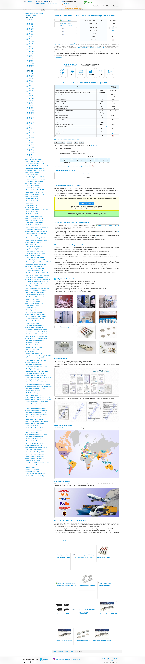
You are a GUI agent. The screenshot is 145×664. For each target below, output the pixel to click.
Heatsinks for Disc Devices (33, 460)
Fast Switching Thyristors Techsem (35, 253)
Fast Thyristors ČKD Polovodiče (34, 286)
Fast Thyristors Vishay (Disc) (33, 369)
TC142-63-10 (30, 98)
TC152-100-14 (30, 127)
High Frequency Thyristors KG (34, 246)
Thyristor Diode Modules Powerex (35, 439)
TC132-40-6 (30, 70)
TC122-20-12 (30, 53)
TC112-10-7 (30, 25)
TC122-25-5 (30, 57)
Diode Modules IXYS (31, 351)
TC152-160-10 (30, 154)
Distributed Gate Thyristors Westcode (36, 321)
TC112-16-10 (30, 40)
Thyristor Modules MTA (32, 201)
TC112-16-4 (30, 31)
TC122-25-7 (30, 60)
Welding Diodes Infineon (32, 299)
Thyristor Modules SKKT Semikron (35, 218)
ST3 (113, 34)
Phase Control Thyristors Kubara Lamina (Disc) (38, 397)
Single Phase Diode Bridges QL (34, 449)
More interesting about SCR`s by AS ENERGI (68, 659)
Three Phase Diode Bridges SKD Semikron (37, 240)
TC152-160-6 (30, 149)
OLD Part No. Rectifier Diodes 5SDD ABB (37, 273)
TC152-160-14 (30, 157)
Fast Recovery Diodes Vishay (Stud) (35, 388)
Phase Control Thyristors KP (33, 242)
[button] (88, 2)
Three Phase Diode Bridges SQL (35, 456)
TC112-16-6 (30, 35)
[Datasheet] (113, 39)
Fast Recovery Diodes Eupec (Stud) (35, 340)
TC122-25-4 (30, 55)
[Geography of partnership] (87, 454)
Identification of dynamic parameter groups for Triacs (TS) (74, 166)
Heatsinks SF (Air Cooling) (32, 469)
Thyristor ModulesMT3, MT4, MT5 (83, 613)
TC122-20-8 (30, 50)
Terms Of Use (111, 660)
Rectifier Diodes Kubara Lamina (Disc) (36, 408)
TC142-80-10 (30, 110)
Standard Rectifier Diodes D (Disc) (35, 168)
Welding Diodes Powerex (32, 432)
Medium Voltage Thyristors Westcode (36, 316)
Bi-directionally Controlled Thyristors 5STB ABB (38, 262)
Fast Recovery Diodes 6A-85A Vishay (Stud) (38, 384)
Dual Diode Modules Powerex (34, 445)
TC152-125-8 (30, 137)
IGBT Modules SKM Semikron (34, 229)
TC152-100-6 (30, 119)
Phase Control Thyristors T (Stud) (35, 164)
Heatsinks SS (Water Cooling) (32, 471)
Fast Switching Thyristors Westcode (35, 318)
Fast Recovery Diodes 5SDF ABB (35, 270)
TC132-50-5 (30, 80)
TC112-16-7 (30, 36)
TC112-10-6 (30, 23)
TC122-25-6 (30, 58)
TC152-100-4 (30, 115)
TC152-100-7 (30, 120)
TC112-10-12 (30, 30)
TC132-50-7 (30, 83)
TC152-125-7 (30, 135)
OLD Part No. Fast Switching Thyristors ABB (38, 279)
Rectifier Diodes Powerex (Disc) (34, 430)
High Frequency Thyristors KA (34, 249)
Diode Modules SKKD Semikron (34, 222)
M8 (113, 31)
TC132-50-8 (30, 85)
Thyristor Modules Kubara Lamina (35, 417)
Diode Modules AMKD (32, 214)
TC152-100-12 (30, 125)
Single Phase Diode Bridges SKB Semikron (37, 238)
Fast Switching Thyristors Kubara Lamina (37, 401)
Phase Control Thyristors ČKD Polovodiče (37, 284)
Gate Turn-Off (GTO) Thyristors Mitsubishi (37, 166)
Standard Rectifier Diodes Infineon (35, 294)
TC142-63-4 (30, 90)
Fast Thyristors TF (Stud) (33, 174)
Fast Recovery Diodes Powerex (34, 436)
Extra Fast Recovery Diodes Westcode (36, 329)
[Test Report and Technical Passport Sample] (87, 411)
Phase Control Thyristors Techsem (35, 251)
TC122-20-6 (30, 46)
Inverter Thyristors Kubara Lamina (35, 404)
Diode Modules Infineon (32, 305)
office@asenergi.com (70, 1)
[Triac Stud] (66, 20)
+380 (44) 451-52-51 (31, 662)
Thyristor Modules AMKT (32, 212)
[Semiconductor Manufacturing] (64, 301)
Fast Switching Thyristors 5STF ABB (35, 260)
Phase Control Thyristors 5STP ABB (35, 257)
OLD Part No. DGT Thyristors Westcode (36, 338)
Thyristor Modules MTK (32, 198)
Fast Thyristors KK (31, 244)
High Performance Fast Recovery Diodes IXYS (38, 356)
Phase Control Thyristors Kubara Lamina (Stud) (38, 399)
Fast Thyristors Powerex (32, 425)
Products (96, 6)
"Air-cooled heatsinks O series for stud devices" (91, 48)
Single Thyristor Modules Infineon (35, 310)
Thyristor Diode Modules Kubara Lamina (37, 421)
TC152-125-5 (30, 132)
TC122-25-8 (30, 62)
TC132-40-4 (30, 67)
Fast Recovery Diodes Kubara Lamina (36, 412)
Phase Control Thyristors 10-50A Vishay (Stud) (38, 377)
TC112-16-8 (30, 38)
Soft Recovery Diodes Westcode (34, 327)
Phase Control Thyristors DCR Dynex (36, 360)
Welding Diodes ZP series (33, 188)
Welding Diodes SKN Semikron (34, 236)
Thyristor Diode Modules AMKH (34, 216)
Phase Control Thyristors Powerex (35, 423)
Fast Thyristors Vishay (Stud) (34, 380)
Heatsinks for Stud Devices (33, 465)
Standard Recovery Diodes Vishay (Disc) (37, 371)
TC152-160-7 (30, 151)
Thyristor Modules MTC (32, 196)
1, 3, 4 (107, 126)
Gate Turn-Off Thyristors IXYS (34, 347)
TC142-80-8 (30, 109)
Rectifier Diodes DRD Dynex (33, 362)
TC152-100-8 (30, 122)
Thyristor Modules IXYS (32, 349)
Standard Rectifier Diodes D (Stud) (35, 170)
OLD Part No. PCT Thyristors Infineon (36, 297)
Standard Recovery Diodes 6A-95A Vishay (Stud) (39, 386)
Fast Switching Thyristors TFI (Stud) (35, 179)
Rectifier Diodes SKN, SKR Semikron (36, 233)
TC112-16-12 (30, 41)
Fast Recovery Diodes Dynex (34, 364)
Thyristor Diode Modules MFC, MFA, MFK (37, 209)
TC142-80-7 (30, 107)
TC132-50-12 (30, 88)
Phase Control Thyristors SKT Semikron (36, 231)
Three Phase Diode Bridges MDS (35, 458)
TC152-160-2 (30, 144)
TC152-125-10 (30, 139)
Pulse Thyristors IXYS (32, 345)
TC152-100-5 (30, 117)
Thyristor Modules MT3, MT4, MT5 (35, 190)
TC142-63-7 (30, 95)
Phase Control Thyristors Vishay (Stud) (36, 375)
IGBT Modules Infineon (32, 308)
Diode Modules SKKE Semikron (34, 225)
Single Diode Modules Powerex (34, 443)
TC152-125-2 (30, 129)
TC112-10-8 (30, 26)
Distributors (41, 3)
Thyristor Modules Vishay (33, 391)
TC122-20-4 (30, 43)
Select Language (52, 4)
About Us (106, 6)
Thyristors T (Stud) (31, 15)
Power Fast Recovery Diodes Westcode (36, 332)
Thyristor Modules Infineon (33, 301)
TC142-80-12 (30, 112)
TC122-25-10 (30, 63)
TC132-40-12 (30, 77)
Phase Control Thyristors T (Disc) (35, 161)
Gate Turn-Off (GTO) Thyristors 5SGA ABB (37, 463)
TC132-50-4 (30, 78)
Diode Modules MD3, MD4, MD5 (34, 192)
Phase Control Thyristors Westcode (35, 314)
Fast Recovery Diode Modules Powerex (36, 447)
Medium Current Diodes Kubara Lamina (36, 415)
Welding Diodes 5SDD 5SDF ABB (35, 268)
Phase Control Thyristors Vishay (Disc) (36, 367)
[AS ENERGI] (28, 1)
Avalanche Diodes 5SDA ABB (34, 266)
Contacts (116, 6)
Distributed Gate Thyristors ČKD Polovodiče (37, 288)
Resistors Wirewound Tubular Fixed (35, 473)
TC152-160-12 (30, 156)
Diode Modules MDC (31, 203)
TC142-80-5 (30, 104)
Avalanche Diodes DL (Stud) (33, 183)
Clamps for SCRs (30, 467)
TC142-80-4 (30, 102)
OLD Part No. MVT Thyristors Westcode (36, 336)
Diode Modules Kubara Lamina (34, 419)
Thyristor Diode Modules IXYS (34, 353)
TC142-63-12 (30, 100)
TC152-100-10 (30, 124)
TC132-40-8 (30, 73)
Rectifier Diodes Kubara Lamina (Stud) (36, 410)
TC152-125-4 (30, 130)
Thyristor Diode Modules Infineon (35, 303)
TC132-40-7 (30, 72)
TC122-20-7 (30, 48)
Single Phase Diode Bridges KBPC (35, 452)
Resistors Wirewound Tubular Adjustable (37, 476)
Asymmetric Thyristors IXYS (33, 343)
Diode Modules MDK (31, 205)
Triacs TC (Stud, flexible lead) (34, 159)
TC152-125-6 (30, 134)
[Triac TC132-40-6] (86, 174)
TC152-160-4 (30, 145)
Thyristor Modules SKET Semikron (35, 220)
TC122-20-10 (30, 51)
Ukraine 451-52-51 (46, 1)
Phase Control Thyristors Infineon (35, 292)
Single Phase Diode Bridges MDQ (35, 454)
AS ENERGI (67, 3)
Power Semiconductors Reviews (34, 13)
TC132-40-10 (30, 75)
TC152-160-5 (30, 147)
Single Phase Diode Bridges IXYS (35, 358)
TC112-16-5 (30, 33)
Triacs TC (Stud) (30, 18)
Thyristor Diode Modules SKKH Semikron (37, 227)
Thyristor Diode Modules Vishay (34, 395)
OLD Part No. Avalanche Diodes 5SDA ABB (37, 275)
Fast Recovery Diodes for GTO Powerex (36, 434)
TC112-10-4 (30, 20)
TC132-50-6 (30, 82)
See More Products (44, 660)
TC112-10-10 (30, 28)
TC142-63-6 (30, 93)
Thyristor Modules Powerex (33, 441)
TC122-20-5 (30, 45)
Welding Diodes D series (32, 185)
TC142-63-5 (30, 92)
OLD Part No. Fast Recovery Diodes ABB (37, 281)
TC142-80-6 (30, 105)
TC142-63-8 (30, 97)
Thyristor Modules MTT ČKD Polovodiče (36, 290)
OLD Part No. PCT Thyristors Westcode (36, 334)
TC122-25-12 (30, 65)
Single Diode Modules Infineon (34, 312)
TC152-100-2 (30, 114)
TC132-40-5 (30, 68)
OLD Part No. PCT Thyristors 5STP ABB (36, 277)
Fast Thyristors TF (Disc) (32, 172)
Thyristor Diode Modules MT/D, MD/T (36, 194)
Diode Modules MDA (31, 207)
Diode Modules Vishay (32, 393)
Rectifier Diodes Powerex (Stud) (34, 428)
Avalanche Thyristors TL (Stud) (34, 181)
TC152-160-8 (30, 152)
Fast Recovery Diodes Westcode (35, 325)
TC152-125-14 (30, 142)
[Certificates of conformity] (87, 382)
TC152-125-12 (30, 140)
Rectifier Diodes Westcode (33, 323)
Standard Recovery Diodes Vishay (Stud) (37, 382)
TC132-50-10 (30, 87)
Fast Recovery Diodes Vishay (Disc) (35, 373)
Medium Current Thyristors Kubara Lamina (37, 406)
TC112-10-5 (30, 21)
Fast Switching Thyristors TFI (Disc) (35, 177)
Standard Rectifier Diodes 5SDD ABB (36, 264)
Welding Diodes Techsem (33, 255)
